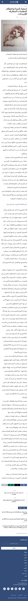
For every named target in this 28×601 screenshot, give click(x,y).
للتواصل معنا (20, 595)
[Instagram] (8, 589)
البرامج (25, 557)
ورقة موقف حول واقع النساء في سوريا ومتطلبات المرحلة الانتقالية (14, 512)
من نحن (25, 595)
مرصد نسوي (24, 573)
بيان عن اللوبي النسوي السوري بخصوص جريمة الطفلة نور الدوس (14, 519)
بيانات (26, 565)
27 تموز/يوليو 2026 (23, 529)
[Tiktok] (4, 589)
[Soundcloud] (12, 589)
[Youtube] (16, 589)
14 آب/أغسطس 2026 (23, 515)
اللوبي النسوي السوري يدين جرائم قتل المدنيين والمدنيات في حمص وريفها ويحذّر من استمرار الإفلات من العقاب (14, 526)
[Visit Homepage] (14, 2)
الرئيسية (25, 6)
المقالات (21, 6)
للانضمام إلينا (13, 595)
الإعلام (25, 576)
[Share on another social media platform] (4, 485)
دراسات (25, 560)
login (20, 533)
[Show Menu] (25, 2)
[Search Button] (2, 2)
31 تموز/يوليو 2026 (23, 522)
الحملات (25, 571)
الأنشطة (25, 568)
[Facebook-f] (23, 589)
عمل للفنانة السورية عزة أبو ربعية (17, 204)
